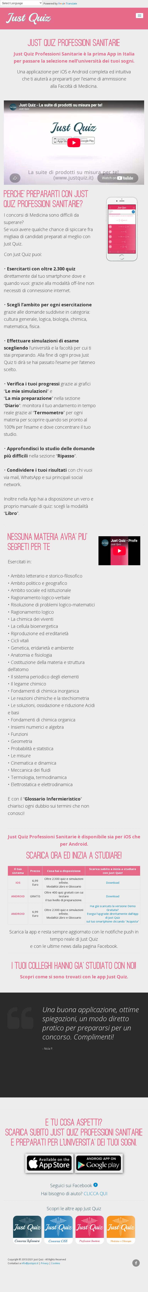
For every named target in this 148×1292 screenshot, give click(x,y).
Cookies (55, 1263)
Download (112, 882)
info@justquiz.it (29, 1263)
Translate (71, 3)
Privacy (45, 1263)
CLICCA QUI (95, 1193)
